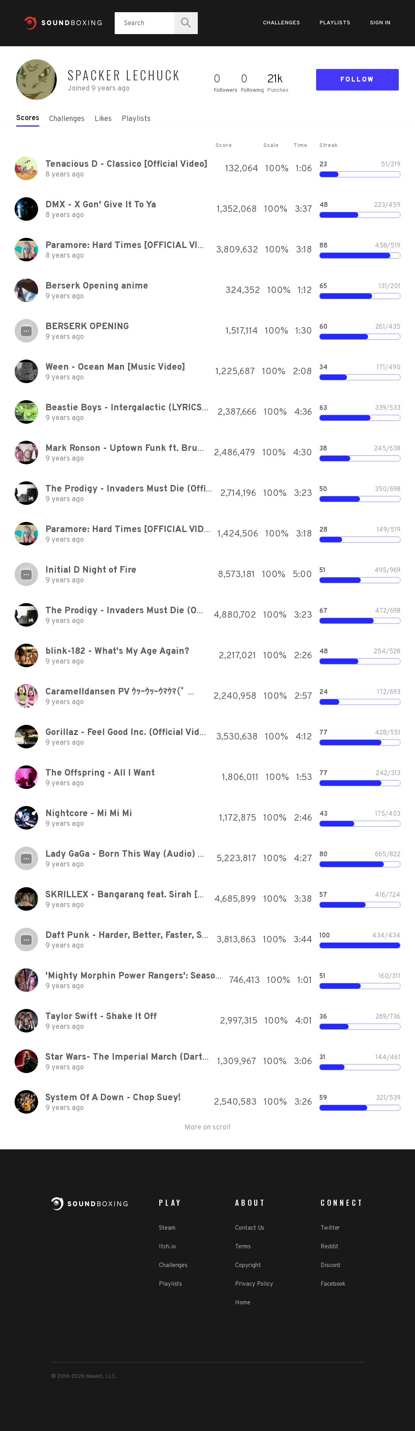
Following (252, 90)
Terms (243, 1247)
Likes (103, 119)
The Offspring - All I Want (100, 773)
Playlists (335, 23)
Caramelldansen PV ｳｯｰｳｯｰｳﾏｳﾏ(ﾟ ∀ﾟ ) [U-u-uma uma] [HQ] (172, 692)
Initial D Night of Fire (91, 570)
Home (242, 1303)
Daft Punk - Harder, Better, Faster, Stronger (139, 935)
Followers (225, 90)
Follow (357, 80)
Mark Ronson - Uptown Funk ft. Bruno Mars (138, 448)
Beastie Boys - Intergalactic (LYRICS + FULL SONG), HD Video (177, 408)
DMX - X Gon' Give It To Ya (100, 205)
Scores (27, 118)
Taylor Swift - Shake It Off (101, 1016)
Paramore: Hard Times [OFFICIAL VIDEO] (132, 245)
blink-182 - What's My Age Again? (117, 651)
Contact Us (249, 1228)
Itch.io (167, 1247)
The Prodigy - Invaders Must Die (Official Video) (148, 489)
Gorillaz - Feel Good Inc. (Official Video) (129, 732)
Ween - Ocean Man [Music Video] (115, 367)
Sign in (380, 23)
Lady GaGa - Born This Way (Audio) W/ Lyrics (141, 854)
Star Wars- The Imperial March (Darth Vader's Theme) (161, 1057)
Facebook (333, 1284)
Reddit (329, 1247)
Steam (167, 1228)
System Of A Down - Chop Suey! (113, 1098)
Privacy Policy (254, 1284)
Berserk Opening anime (96, 286)
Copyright (248, 1265)
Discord (330, 1265)
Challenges (281, 23)
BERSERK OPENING (87, 326)
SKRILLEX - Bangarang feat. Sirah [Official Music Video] (165, 895)
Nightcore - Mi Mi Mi (88, 813)
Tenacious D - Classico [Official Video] (126, 164)
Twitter (330, 1228)
